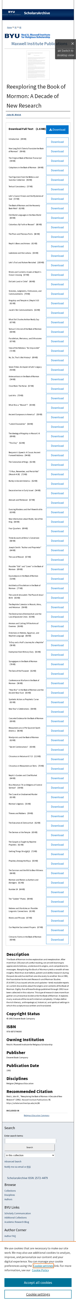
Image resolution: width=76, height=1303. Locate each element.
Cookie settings (43, 1266)
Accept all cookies (38, 1282)
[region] (38, 1272)
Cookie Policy (40, 1270)
